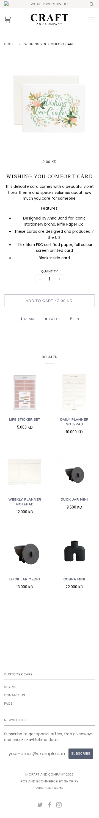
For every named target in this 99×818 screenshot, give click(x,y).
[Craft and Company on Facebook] (50, 806)
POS (24, 781)
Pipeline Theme (50, 788)
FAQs (8, 703)
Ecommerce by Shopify (57, 781)
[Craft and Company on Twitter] (40, 806)
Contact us (14, 695)
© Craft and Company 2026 (49, 774)
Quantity (49, 271)
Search (11, 687)
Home (9, 44)
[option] (49, 104)
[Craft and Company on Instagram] (59, 806)
